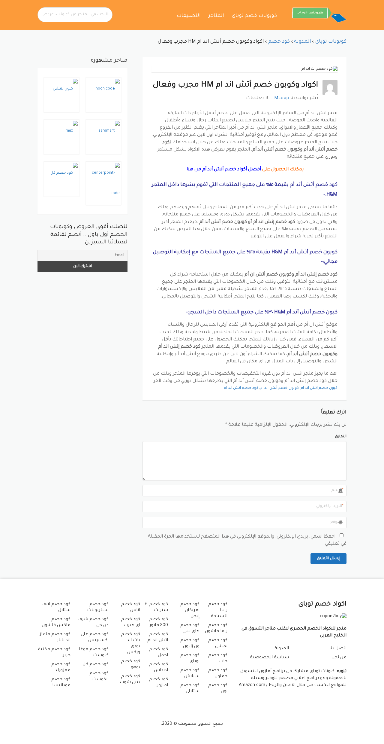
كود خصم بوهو (130, 664)
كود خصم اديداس (158, 667)
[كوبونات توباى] (319, 15)
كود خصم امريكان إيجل (190, 610)
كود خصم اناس (130, 607)
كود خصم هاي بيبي (190, 628)
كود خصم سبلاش (190, 673)
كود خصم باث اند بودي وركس (130, 643)
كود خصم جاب (217, 658)
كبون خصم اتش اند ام (319, 388)
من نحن (339, 657)
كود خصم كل (95, 664)
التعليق (340, 437)
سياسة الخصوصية (269, 657)
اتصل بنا (337, 648)
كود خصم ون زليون (190, 643)
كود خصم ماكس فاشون (56, 622)
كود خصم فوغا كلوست (93, 652)
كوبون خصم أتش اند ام (279, 388)
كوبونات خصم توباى (254, 16)
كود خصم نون (217, 688)
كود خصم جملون (217, 673)
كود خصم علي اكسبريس (94, 637)
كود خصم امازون (158, 682)
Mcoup (281, 98)
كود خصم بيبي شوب (130, 679)
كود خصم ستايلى (190, 688)
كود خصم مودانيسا (60, 682)
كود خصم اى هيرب (130, 622)
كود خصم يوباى (190, 658)
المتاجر (216, 16)
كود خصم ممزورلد (60, 667)
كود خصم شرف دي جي (92, 622)
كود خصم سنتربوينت (97, 607)
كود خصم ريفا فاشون (216, 628)
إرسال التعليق (328, 558)
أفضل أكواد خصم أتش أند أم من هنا (223, 169)
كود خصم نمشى (217, 643)
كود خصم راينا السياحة (217, 610)
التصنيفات (189, 16)
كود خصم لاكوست (98, 676)
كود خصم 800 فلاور (158, 622)
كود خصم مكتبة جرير (54, 652)
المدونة (281, 648)
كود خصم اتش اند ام (241, 388)
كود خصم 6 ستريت (156, 607)
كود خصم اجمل (158, 652)
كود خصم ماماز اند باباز (55, 637)
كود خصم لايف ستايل (55, 607)
